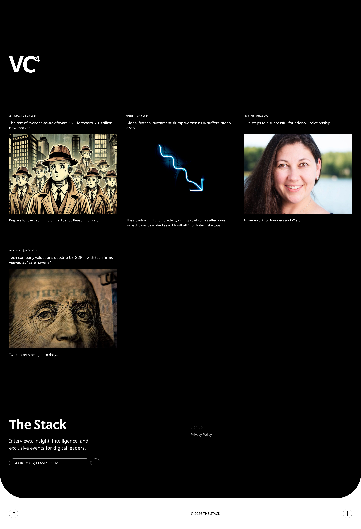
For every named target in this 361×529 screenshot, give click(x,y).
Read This (249, 115)
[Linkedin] (13, 513)
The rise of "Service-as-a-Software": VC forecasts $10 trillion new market (60, 125)
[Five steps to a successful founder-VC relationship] (298, 174)
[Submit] (95, 462)
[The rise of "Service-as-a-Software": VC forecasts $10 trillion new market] (63, 174)
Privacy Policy (201, 434)
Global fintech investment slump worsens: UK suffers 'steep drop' (178, 125)
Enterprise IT (15, 250)
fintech (130, 115)
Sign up (197, 427)
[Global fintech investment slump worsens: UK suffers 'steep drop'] (180, 174)
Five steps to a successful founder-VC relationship (287, 122)
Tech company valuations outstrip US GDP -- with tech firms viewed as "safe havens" (61, 260)
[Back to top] (347, 513)
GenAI (17, 115)
